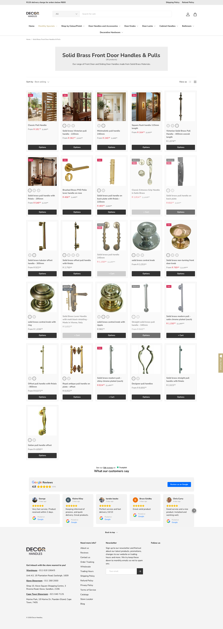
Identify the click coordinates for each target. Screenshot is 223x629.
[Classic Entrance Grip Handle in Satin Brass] (146, 171)
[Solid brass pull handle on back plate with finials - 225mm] (111, 171)
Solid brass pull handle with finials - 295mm (41, 197)
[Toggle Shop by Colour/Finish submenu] (83, 26)
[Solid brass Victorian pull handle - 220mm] (77, 106)
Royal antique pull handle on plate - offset (76, 385)
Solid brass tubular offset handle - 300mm (40, 262)
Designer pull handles (142, 383)
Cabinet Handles (168, 26)
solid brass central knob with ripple (111, 324)
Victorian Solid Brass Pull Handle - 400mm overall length (178, 133)
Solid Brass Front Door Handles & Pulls (47, 39)
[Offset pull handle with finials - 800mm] (42, 359)
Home (31, 26)
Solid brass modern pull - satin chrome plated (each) (179, 318)
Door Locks (147, 26)
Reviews (84, 552)
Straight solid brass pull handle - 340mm (143, 324)
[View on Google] (34, 500)
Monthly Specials (46, 26)
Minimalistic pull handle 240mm (108, 132)
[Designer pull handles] (146, 359)
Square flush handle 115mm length (145, 127)
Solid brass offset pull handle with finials (77, 262)
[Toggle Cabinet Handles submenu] (177, 26)
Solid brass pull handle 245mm (108, 256)
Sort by (29, 81)
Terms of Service (88, 589)
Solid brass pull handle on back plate (178, 197)
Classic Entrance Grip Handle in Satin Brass (146, 191)
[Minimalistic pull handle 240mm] (111, 106)
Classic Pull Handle (37, 125)
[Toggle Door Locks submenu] (154, 26)
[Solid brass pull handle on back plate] (180, 171)
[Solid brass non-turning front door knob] (180, 236)
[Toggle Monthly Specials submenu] (56, 26)
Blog (82, 603)
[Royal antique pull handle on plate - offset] (77, 359)
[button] (195, 14)
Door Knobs (130, 26)
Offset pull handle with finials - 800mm (42, 385)
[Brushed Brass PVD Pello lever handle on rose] (77, 171)
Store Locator (86, 599)
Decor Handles (37, 617)
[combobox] (112, 14)
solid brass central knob (143, 260)
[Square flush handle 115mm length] (146, 106)
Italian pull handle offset (40, 445)
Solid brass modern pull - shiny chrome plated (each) (110, 380)
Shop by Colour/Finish (71, 26)
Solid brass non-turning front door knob (180, 262)
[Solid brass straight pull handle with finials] (180, 359)
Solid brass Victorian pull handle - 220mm (75, 132)
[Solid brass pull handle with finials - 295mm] (42, 171)
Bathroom (187, 26)
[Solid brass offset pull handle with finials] (77, 236)
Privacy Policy (86, 585)
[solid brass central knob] (146, 236)
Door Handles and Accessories (103, 26)
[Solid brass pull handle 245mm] (111, 236)
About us (84, 548)
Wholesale (85, 566)
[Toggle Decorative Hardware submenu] (122, 32)
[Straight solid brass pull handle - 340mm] (146, 298)
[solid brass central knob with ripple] (111, 298)
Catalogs (84, 594)
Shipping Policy (173, 2)
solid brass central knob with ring (42, 324)
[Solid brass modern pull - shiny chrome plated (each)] (111, 359)
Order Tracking (87, 562)
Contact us (85, 557)
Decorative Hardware (110, 32)
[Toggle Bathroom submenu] (193, 26)
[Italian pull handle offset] (42, 421)
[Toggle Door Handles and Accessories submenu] (119, 26)
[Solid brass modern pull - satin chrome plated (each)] (180, 298)
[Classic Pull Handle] (42, 106)
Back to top (110, 532)
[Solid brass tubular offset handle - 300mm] (42, 236)
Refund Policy (188, 2)
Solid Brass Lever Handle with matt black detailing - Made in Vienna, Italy (75, 319)
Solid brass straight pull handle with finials (177, 380)
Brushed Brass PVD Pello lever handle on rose (75, 191)
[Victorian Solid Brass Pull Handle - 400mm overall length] (180, 106)
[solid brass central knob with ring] (42, 298)
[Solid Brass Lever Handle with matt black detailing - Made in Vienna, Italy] (77, 298)
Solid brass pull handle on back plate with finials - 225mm (109, 198)
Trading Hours (87, 571)
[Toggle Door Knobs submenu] (137, 26)
